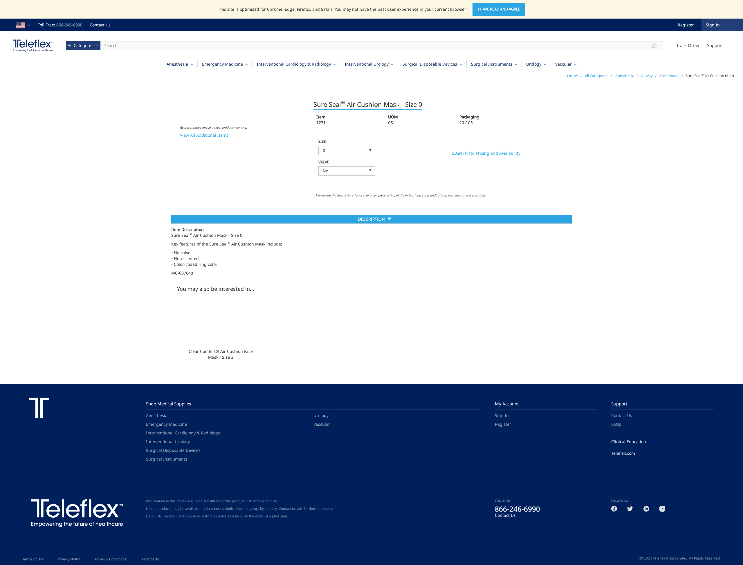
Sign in (713, 25)
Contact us (287, 508)
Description (371, 219)
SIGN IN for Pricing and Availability (486, 153)
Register (686, 25)
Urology (533, 64)
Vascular (563, 64)
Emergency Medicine (222, 64)
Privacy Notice (69, 559)
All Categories (596, 75)
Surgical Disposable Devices (430, 64)
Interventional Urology (367, 64)
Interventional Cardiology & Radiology (294, 64)
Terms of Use (33, 559)
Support (715, 45)
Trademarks (150, 559)
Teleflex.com (623, 453)
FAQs (616, 424)
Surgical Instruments (491, 64)
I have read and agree (499, 9)
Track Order (688, 45)
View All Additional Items (204, 135)
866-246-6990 (69, 25)
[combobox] (346, 150)
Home (572, 75)
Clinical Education (628, 441)
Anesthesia (177, 64)
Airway (647, 75)
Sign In (502, 415)
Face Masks (669, 75)
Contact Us (100, 25)
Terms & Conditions (110, 559)
